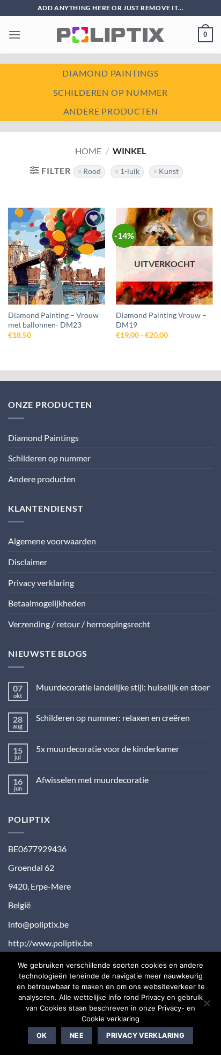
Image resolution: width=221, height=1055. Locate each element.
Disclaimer (27, 562)
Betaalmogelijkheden (47, 603)
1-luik (129, 171)
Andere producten (110, 111)
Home (88, 151)
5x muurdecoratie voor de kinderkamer (107, 748)
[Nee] (206, 1006)
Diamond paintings (110, 73)
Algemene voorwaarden (52, 541)
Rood (92, 171)
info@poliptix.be (38, 924)
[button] (14, 34)
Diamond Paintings (43, 437)
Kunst (169, 171)
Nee (77, 1035)
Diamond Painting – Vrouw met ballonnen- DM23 (53, 320)
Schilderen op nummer (110, 92)
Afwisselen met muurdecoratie (92, 780)
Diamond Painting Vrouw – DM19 (161, 320)
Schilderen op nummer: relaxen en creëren (113, 717)
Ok (41, 1035)
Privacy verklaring (41, 583)
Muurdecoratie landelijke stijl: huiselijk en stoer (123, 687)
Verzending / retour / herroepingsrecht (79, 624)
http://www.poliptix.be (50, 943)
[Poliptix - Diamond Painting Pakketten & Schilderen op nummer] (110, 34)
